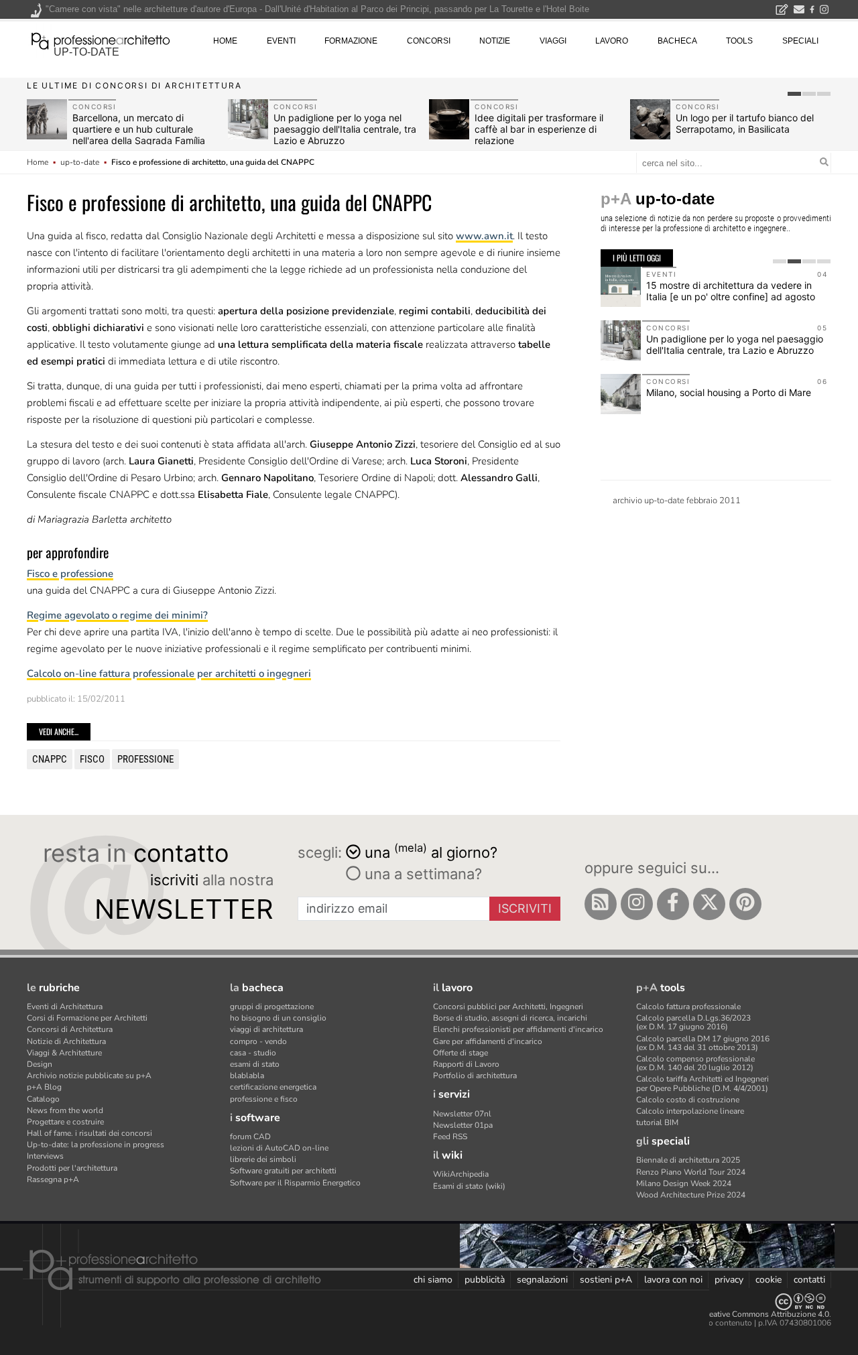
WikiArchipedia (461, 1174)
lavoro (611, 41)
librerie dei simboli (263, 1159)
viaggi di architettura (266, 1029)
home (225, 41)
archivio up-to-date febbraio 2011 (677, 501)
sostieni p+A (606, 1279)
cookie (768, 1279)
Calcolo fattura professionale (688, 1006)
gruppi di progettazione (272, 1006)
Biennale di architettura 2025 (688, 1160)
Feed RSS (450, 1136)
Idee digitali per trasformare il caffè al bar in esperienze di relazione (539, 129)
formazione (350, 41)
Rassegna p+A (53, 1179)
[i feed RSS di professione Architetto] (601, 904)
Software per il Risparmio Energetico (295, 1182)
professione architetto (100, 39)
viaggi (553, 41)
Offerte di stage (460, 1052)
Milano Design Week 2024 (683, 1183)
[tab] (794, 94)
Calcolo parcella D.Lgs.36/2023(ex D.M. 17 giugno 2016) (693, 1022)
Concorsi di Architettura (70, 1029)
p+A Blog (44, 1087)
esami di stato (255, 1064)
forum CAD (250, 1136)
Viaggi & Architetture (64, 1052)
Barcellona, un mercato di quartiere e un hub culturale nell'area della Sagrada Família (138, 129)
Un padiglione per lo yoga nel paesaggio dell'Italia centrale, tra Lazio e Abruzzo (344, 129)
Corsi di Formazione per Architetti (87, 1018)
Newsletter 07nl (462, 1113)
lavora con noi (673, 1279)
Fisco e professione (70, 573)
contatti (809, 1279)
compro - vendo (258, 1041)
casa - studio (253, 1052)
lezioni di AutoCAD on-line (279, 1148)
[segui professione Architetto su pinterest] (745, 904)
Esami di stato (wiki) (469, 1186)
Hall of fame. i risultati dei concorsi (89, 1133)
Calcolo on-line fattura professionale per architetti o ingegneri (169, 673)
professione (145, 759)
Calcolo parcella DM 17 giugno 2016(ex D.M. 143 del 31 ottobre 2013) (703, 1043)
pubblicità (485, 1279)
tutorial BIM (657, 1122)
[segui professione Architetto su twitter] (709, 904)
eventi (281, 41)
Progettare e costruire (65, 1121)
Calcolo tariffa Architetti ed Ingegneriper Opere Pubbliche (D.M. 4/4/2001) (702, 1083)
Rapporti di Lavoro (466, 1064)
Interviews (45, 1156)
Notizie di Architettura (66, 1041)
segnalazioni (542, 1279)
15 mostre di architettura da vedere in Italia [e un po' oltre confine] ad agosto (730, 290)
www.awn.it (484, 236)
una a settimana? (421, 874)
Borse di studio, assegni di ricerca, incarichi (510, 1018)
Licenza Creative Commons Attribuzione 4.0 (750, 1314)
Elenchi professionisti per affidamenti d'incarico (518, 1029)
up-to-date (86, 52)
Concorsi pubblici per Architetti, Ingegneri (508, 1006)
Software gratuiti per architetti (283, 1170)
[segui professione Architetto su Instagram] (637, 904)
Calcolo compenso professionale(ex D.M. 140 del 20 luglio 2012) (695, 1063)
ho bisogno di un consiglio (278, 1018)
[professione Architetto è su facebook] (673, 904)
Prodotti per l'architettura (72, 1168)
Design (39, 1064)
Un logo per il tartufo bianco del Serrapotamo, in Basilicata (745, 123)
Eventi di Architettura (65, 1006)
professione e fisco (264, 1099)
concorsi (428, 41)
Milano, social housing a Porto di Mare (728, 392)
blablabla (247, 1075)
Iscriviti (525, 908)
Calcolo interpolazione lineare (690, 1111)
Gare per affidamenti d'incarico (487, 1041)
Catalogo (43, 1099)
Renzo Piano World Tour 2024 (690, 1172)
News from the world (65, 1110)
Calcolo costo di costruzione (687, 1099)
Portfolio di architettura (475, 1075)
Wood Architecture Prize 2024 (690, 1194)
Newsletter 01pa (463, 1125)
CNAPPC (49, 759)
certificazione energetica (273, 1087)
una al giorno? (431, 851)
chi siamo (433, 1279)
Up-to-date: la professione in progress (95, 1144)
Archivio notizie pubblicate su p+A (89, 1075)
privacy (729, 1279)
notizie (494, 41)
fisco (92, 759)
